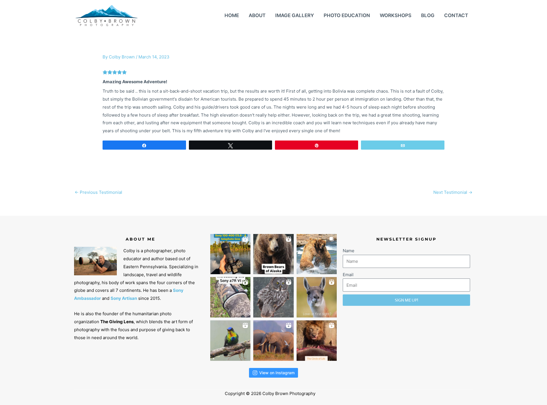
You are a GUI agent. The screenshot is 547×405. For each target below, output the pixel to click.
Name (348, 250)
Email (348, 274)
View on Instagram (277, 372)
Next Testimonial (452, 192)
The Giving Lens (117, 321)
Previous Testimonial (98, 192)
